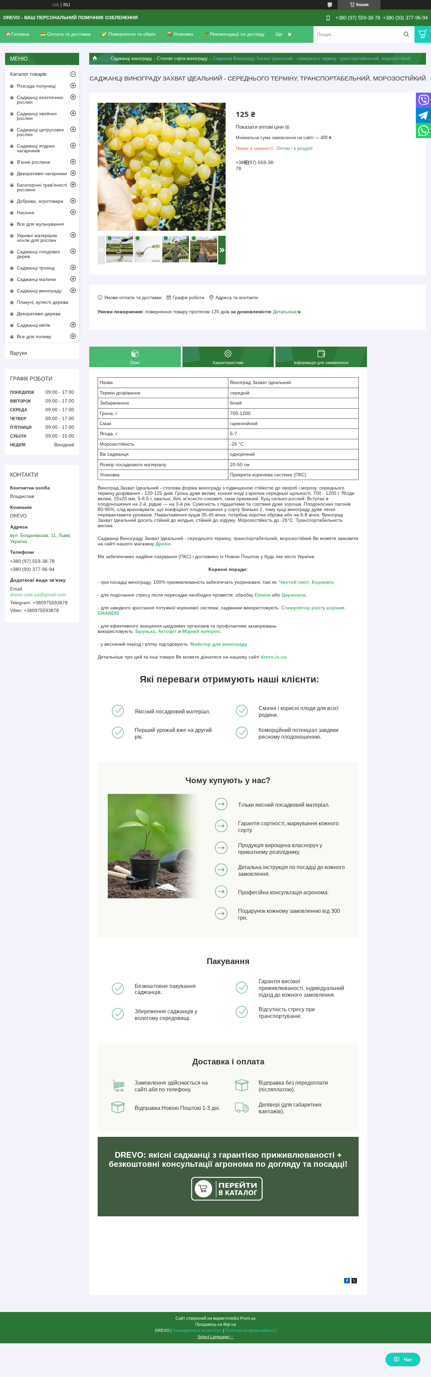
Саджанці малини (36, 279)
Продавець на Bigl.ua (215, 1324)
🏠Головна (17, 34)
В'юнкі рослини (33, 162)
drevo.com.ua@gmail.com (38, 594)
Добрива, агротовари (40, 201)
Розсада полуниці (36, 86)
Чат (408, 1359)
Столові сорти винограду (182, 58)
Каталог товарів (28, 74)
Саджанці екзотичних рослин (40, 100)
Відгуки (18, 353)
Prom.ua (248, 1318)
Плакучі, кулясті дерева (42, 302)
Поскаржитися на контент (197, 1330)
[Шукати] (406, 34)
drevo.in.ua (274, 657)
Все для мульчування (40, 224)
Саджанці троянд (36, 267)
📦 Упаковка (179, 34)
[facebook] (347, 1281)
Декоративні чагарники (42, 173)
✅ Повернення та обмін (128, 34)
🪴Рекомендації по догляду (234, 34)
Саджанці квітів (33, 325)
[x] (354, 1281)
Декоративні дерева (39, 313)
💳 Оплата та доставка (65, 34)
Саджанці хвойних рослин (37, 116)
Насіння (25, 212)
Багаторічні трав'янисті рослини (42, 187)
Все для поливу (34, 336)
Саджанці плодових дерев (38, 254)
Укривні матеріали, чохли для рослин (37, 238)
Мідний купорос (201, 631)
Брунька (145, 631)
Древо (163, 543)
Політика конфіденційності (250, 1330)
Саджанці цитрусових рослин (40, 132)
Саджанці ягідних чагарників (36, 148)
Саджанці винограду (131, 58)
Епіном (263, 595)
